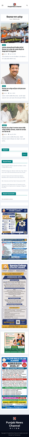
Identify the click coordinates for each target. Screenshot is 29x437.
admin (5, 54)
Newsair (10, 435)
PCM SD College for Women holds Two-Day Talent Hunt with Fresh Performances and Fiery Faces (14, 171)
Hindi (4, 45)
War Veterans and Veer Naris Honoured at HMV (14, 181)
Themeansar (17, 435)
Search (5, 150)
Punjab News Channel (14, 6)
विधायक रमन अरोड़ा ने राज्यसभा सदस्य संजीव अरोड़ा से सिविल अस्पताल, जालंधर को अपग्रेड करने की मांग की (14, 129)
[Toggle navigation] (2, 5)
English (4, 125)
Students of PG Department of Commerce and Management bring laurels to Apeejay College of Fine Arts (14, 186)
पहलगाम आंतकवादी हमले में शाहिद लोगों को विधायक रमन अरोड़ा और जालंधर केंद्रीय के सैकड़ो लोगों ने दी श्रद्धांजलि (13, 49)
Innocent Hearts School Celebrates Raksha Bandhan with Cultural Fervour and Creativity (13, 176)
